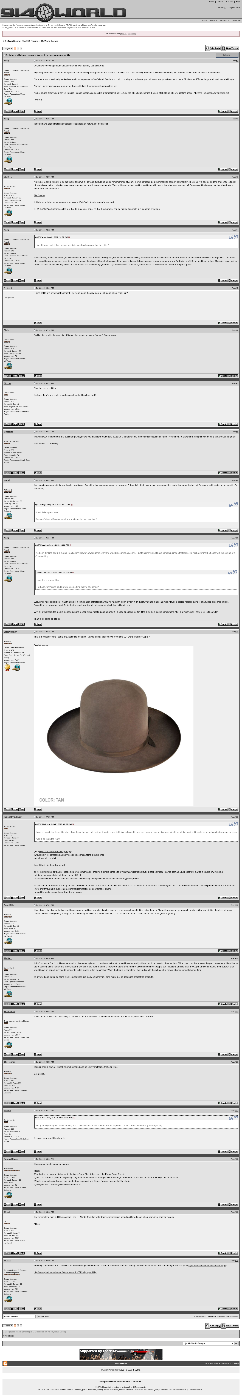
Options (226, 55)
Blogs (238, 2)
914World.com (12, 41)
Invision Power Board (110, 1370)
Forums (220, 2)
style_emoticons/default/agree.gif (55, 851)
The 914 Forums (30, 41)
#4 (237, 230)
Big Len (7, 383)
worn (6, 61)
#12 (236, 817)
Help (204, 20)
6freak (7, 1212)
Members (224, 20)
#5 (237, 288)
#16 (236, 1062)
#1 (237, 61)
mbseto (7, 1110)
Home (211, 2)
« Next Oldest (200, 1316)
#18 (236, 1159)
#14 (236, 958)
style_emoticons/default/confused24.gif (207, 1265)
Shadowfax (9, 1011)
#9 (237, 480)
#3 (237, 177)
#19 (236, 1212)
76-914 (7, 1260)
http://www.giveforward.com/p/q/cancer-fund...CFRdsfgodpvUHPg (65, 1272)
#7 (237, 383)
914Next (8, 958)
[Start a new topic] (230, 48)
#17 (236, 1110)
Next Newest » (232, 1316)
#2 (237, 119)
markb (7, 480)
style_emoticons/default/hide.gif (213, 93)
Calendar (236, 20)
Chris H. (8, 177)
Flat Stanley (39, 195)
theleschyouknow (12, 817)
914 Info (229, 2)
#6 (237, 330)
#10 (236, 538)
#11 (236, 632)
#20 (236, 1261)
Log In (123, 34)
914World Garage (49, 41)
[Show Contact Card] (14, 111)
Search (213, 20)
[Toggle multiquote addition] (223, 111)
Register (131, 34)
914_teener (9, 1062)
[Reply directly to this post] (233, 111)
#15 (236, 1011)
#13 (236, 905)
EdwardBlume (11, 1159)
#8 (237, 432)
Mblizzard (8, 432)
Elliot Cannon (10, 632)
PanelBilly (9, 905)
